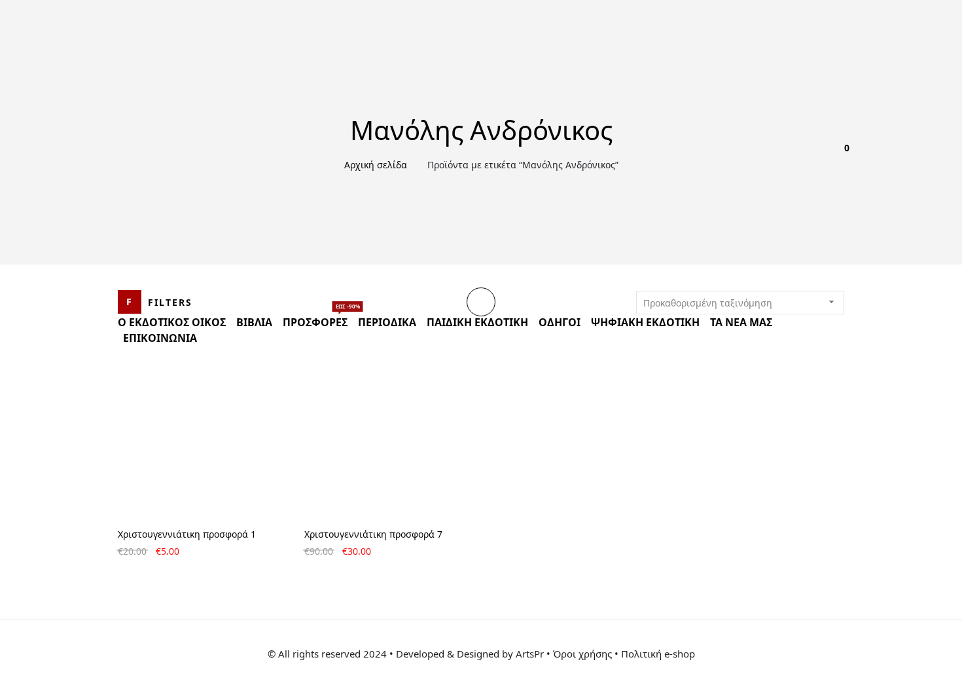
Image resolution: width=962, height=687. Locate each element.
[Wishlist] (798, 157)
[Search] (818, 157)
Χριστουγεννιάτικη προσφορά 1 (187, 534)
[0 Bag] (839, 157)
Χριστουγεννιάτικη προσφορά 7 (373, 534)
